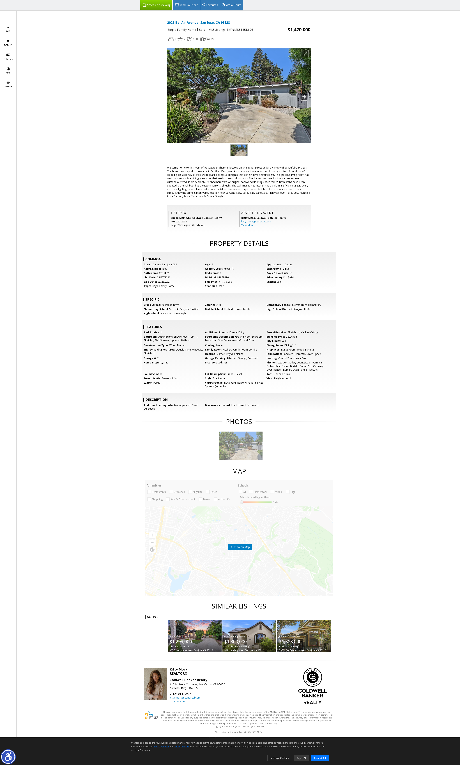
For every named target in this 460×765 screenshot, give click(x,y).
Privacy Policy (161, 746)
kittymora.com (178, 701)
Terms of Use (181, 746)
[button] (8, 757)
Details (8, 45)
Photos (8, 58)
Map (8, 72)
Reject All (301, 758)
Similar (8, 86)
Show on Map (241, 547)
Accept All (320, 758)
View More (247, 225)
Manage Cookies (280, 758)
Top (8, 31)
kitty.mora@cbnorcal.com (256, 221)
